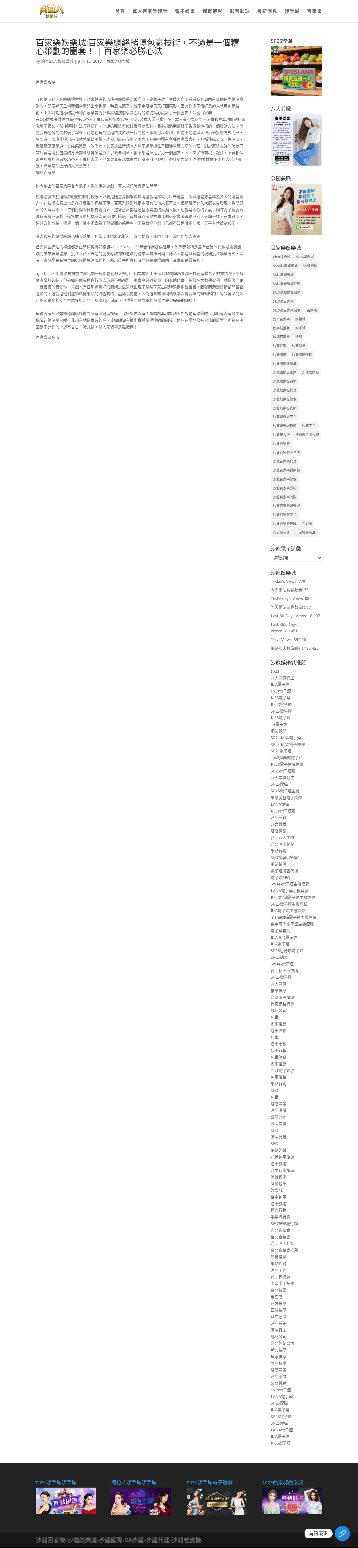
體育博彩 (212, 11)
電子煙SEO (280, 877)
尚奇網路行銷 (282, 1004)
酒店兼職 (278, 817)
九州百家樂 (281, 319)
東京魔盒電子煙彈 (286, 797)
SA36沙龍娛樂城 (285, 265)
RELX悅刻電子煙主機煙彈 (293, 897)
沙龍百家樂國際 (284, 497)
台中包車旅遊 (282, 1170)
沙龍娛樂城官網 (284, 408)
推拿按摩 (278, 990)
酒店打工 (278, 1330)
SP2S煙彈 (279, 784)
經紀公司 (278, 1010)
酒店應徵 (278, 1110)
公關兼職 (278, 1123)
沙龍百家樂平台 (284, 514)
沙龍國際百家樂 (284, 372)
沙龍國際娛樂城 (284, 363)
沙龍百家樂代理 (284, 461)
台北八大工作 (282, 837)
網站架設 (278, 864)
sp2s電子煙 (281, 691)
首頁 (120, 11)
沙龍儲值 (298, 345)
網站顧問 (278, 731)
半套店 (276, 1296)
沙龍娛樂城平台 (284, 416)
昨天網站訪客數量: (287, 607)
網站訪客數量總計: (287, 648)
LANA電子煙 (282, 1396)
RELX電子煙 (281, 704)
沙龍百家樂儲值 (284, 479)
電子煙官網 (280, 930)
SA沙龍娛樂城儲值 (286, 292)
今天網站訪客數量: (287, 589)
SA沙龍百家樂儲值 (286, 310)
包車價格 (278, 1030)
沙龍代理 (279, 345)
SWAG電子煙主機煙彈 (290, 884)
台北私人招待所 (284, 970)
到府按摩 (278, 1363)
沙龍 (298, 336)
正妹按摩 (278, 1303)
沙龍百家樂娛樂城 (286, 505)
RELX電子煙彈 (283, 811)
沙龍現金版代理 (307, 434)
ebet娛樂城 (281, 257)
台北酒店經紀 (282, 844)
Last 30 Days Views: (289, 615)
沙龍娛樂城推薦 (284, 425)
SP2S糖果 (279, 957)
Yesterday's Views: (288, 598)
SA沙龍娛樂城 (283, 274)
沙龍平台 (308, 425)
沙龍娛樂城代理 (284, 390)
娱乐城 (300, 328)
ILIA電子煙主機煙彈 (288, 910)
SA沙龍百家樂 (283, 301)
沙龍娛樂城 (310, 372)
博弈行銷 (278, 1210)
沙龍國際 (279, 354)
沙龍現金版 (281, 434)
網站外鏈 (278, 1150)
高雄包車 (278, 1176)
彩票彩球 (240, 11)
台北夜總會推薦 (284, 1250)
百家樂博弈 (281, 532)
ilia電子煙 (279, 724)
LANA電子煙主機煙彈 (289, 890)
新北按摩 (278, 1350)
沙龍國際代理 (302, 354)
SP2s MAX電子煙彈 (288, 744)
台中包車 (278, 1197)
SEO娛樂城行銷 (284, 1223)
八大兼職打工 (282, 677)
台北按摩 (278, 1290)
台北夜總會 (280, 1230)
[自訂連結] (342, 1533)
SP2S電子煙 (281, 711)
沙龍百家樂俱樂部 (286, 470)
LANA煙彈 (280, 804)
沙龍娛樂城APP (284, 381)
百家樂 (314, 11)
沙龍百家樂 (281, 443)
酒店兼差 (278, 1103)
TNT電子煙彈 (283, 1070)
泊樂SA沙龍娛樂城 (57, 61)
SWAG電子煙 (282, 964)
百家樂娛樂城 (118, 61)
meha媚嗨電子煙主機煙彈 (293, 917)
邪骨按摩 (278, 1256)
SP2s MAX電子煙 (286, 737)
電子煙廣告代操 (284, 870)
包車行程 (278, 1050)
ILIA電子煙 (280, 684)
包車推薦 (278, 1023)
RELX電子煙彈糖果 (287, 764)
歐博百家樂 (281, 336)
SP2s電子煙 (281, 750)
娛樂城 (292, 11)
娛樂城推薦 (281, 328)
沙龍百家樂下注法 (286, 452)
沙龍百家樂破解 (284, 523)
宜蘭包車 (278, 1183)
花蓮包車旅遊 (282, 1157)
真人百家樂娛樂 (150, 11)
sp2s (275, 671)
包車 (275, 1017)
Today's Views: (284, 581)
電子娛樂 (185, 11)
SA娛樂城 (310, 265)
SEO (274, 1090)
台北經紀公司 (282, 1343)
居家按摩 (278, 1356)
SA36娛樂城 (305, 257)
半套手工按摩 (282, 1283)
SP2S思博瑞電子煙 (287, 950)
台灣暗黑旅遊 (282, 997)
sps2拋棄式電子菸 (287, 757)
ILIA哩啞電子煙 (284, 937)
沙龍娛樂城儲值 (284, 399)
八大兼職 (278, 824)
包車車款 (278, 1043)
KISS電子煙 (281, 697)
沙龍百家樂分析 (284, 488)
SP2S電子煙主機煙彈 (289, 904)
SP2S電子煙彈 (283, 771)
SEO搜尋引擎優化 (286, 857)
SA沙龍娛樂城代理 (286, 283)
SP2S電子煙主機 (285, 790)
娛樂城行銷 (280, 1216)
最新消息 (267, 11)
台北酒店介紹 (282, 1243)
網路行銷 (278, 850)
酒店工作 (278, 1270)
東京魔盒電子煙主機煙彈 (292, 924)
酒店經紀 (278, 830)
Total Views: (282, 639)
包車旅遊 (278, 1057)
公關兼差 (278, 1117)
